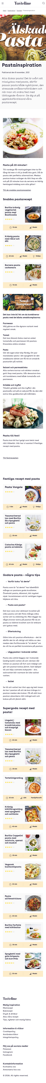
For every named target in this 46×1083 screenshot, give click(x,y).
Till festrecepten (10, 458)
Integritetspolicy (10, 1037)
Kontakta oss (9, 1067)
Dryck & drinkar (10, 1014)
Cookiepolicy (9, 1032)
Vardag (19, 10)
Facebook (7, 1055)
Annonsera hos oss (11, 1070)
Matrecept (8, 1008)
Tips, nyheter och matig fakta (17, 1020)
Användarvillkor (10, 1035)
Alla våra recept (10, 1017)
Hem (4, 10)
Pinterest (7, 1049)
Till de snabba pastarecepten (17, 190)
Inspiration (11, 10)
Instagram (8, 1052)
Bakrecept (8, 1011)
